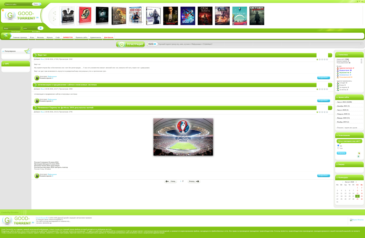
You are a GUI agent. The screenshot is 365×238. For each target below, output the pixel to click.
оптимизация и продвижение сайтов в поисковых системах (67, 85)
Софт (58, 37)
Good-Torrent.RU (42, 218)
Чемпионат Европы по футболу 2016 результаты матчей (65, 107)
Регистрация (15, 31)
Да (341, 146)
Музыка (50, 37)
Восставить (36, 31)
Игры (32, 37)
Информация (52, 76)
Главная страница (20, 37)
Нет (341, 148)
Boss (42, 59)
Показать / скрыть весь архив (347, 127)
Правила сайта (81, 37)
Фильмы (40, 37)
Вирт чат (42, 55)
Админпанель (95, 37)
